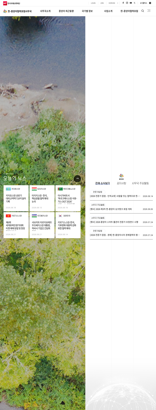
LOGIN (93, 3)
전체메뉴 (149, 11)
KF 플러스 (143, 3)
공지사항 (121, 183)
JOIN (102, 3)
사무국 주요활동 (140, 183)
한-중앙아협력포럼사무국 (20, 11)
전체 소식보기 (102, 183)
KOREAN (112, 3)
